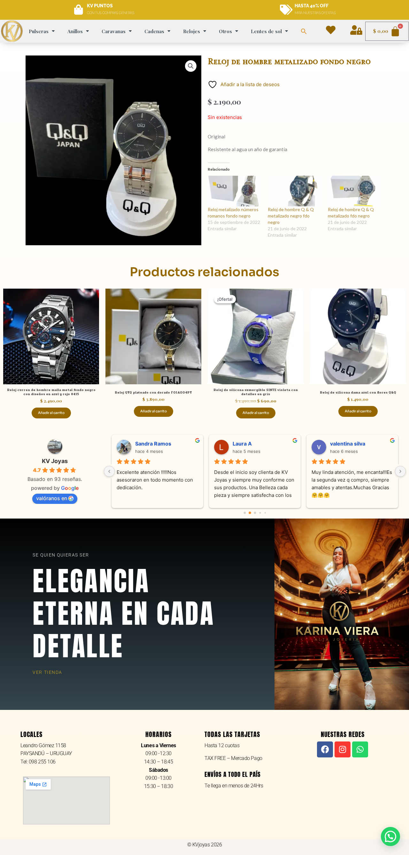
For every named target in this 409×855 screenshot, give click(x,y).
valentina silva (347, 443)
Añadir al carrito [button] (51, 413)
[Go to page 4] (265, 512)
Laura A (242, 443)
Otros (225, 31)
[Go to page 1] (250, 513)
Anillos (75, 31)
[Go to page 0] (244, 513)
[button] (303, 31)
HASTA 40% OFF (311, 5)
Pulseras (39, 31)
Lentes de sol (266, 31)
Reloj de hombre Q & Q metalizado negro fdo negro (291, 216)
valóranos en (51, 498)
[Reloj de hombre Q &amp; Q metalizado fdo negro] (355, 191)
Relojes (191, 31)
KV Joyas (55, 461)
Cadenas (154, 31)
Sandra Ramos (153, 443)
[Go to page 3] (260, 513)
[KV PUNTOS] (78, 10)
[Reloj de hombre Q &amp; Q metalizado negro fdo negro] (294, 191)
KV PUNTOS (100, 5)
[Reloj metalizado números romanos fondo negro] (234, 191)
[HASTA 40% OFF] (286, 10)
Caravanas (114, 31)
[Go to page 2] (255, 513)
